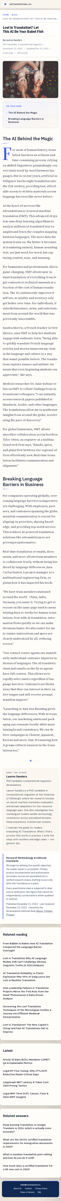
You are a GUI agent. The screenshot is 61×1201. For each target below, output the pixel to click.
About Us (17, 1188)
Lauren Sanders (14, 40)
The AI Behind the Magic (22, 112)
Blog (15, 14)
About (40, 911)
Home (6, 14)
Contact (48, 911)
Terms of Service (27, 1192)
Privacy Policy (41, 1188)
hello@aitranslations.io (30, 1185)
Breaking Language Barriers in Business (26, 120)
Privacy (10, 914)
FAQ (39, 1192)
